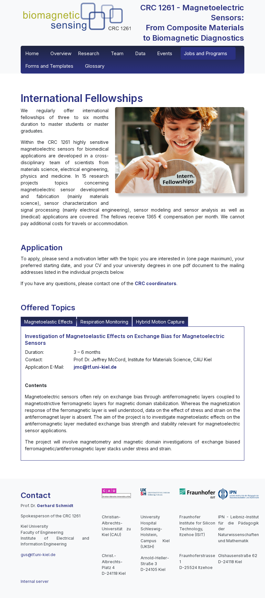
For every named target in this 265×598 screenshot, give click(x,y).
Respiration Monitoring (104, 321)
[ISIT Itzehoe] (197, 493)
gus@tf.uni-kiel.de (38, 554)
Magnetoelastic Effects (48, 321)
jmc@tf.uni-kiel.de (95, 367)
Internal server (35, 581)
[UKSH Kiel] (155, 491)
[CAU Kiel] (116, 493)
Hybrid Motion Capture (160, 321)
